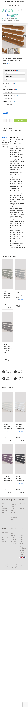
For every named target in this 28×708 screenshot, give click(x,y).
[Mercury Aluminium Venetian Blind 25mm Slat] (20, 274)
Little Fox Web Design (12, 566)
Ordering (13, 537)
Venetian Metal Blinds (15, 130)
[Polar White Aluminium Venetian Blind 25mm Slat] (20, 407)
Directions (5, 534)
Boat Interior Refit (13, 512)
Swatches (22, 556)
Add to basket (20, 120)
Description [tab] (5, 137)
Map (3, 536)
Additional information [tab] (5, 141)
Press (20, 507)
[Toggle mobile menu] (25, 10)
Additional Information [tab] (5, 147)
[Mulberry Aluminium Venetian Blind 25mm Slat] (7, 459)
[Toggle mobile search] (21, 10)
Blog (20, 505)
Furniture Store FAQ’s (13, 506)
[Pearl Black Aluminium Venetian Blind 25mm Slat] (20, 459)
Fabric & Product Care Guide (22, 552)
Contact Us (5, 532)
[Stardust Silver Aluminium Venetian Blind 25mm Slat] (7, 327)
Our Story (22, 503)
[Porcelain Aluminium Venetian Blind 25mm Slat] (7, 407)
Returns (13, 535)
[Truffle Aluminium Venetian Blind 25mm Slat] (7, 274)
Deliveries (14, 534)
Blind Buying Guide (21, 535)
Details (10, 307)
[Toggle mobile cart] (18, 10)
